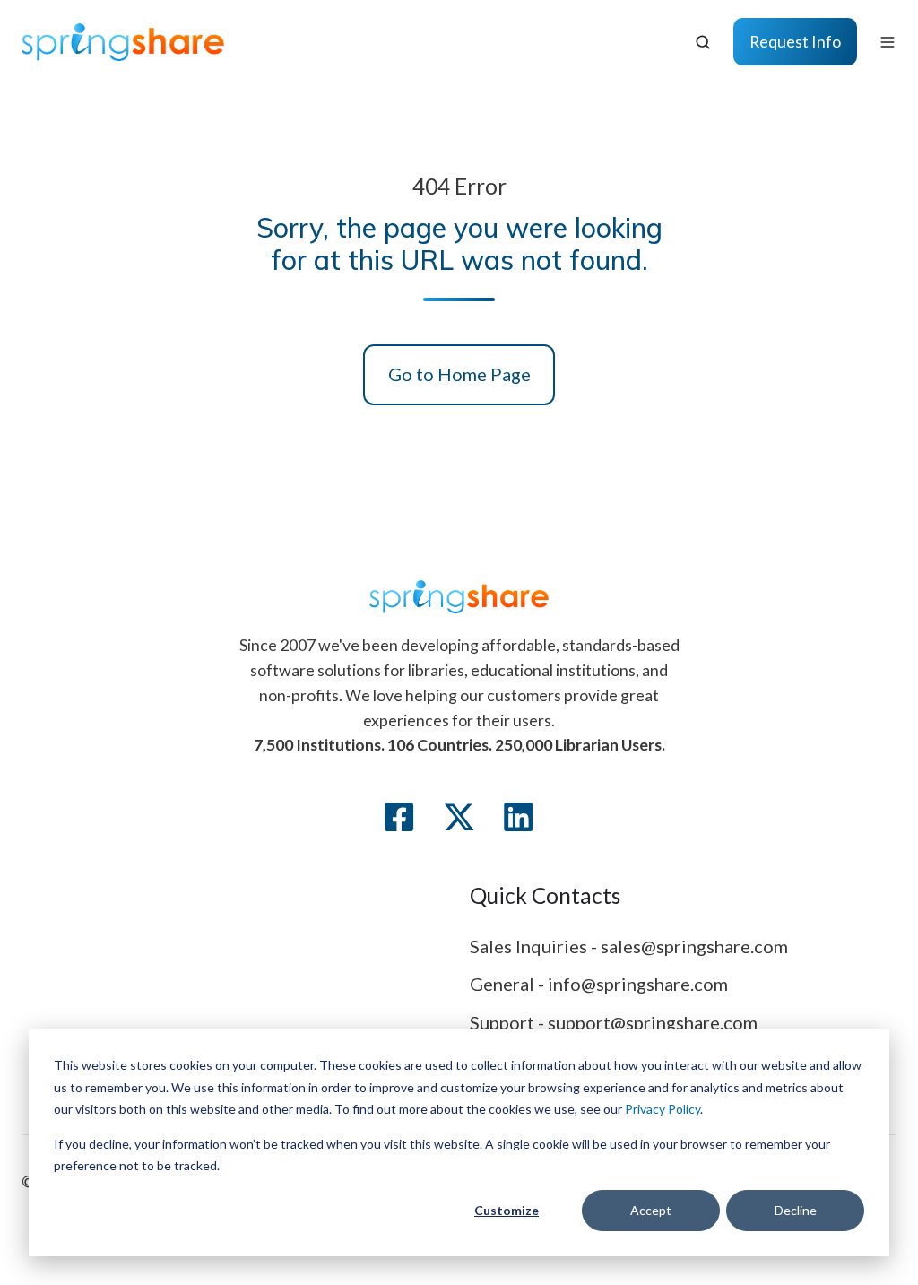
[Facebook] (399, 817)
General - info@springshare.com (599, 983)
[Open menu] (887, 42)
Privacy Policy (662, 1108)
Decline (796, 1210)
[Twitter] (459, 817)
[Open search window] (703, 42)
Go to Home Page (459, 374)
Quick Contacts (545, 895)
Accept (650, 1210)
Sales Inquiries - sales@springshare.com (629, 946)
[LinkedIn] (518, 817)
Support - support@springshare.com (614, 1022)
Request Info (795, 41)
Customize (506, 1210)
